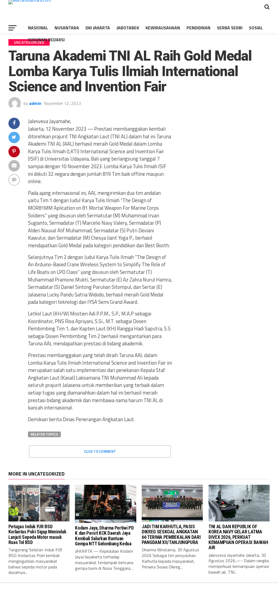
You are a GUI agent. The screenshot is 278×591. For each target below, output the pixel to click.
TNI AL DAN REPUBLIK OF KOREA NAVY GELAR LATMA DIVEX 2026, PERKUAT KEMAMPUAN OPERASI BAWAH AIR (238, 537)
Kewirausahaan (163, 27)
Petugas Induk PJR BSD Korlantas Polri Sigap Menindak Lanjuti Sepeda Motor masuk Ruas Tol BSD (37, 534)
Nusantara (67, 27)
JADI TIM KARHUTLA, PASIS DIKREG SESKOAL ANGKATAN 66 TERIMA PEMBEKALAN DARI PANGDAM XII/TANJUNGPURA (171, 534)
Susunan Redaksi (46, 39)
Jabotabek (127, 27)
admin (35, 103)
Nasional (38, 27)
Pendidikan (198, 27)
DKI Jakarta (98, 27)
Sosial (256, 27)
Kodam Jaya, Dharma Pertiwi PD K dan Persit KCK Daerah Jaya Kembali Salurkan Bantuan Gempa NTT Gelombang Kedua (104, 535)
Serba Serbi (229, 27)
